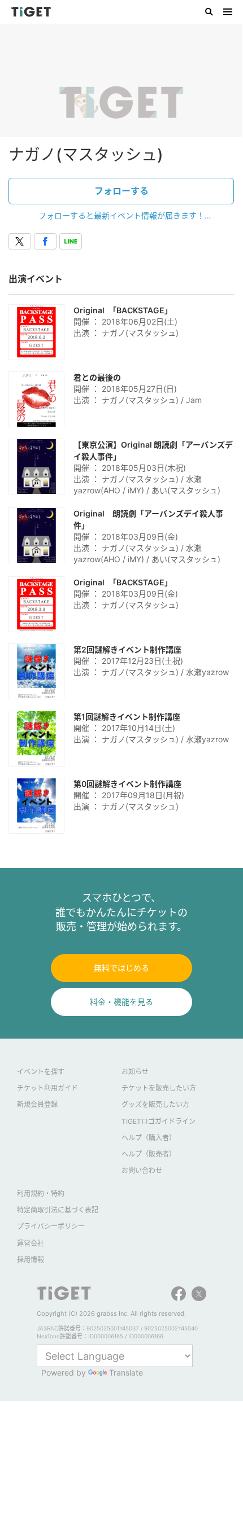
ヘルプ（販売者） (149, 1154)
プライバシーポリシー (51, 1226)
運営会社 (30, 1243)
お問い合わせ (142, 1170)
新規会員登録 (37, 1104)
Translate (126, 1372)
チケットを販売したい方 (159, 1088)
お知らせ (135, 1071)
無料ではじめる (121, 968)
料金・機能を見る (121, 1001)
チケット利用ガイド (47, 1088)
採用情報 (30, 1259)
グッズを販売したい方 (155, 1104)
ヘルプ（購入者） (149, 1137)
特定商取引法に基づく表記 (57, 1210)
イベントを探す (40, 1071)
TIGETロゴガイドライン (159, 1121)
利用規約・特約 (40, 1193)
